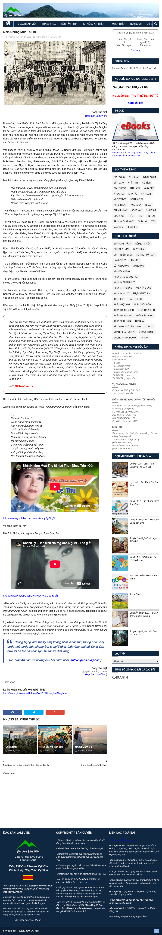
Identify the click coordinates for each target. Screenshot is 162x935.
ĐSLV (53, 37)
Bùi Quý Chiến (142, 243)
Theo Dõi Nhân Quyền (122, 393)
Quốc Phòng (121, 210)
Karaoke (149, 188)
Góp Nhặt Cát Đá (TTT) (123, 418)
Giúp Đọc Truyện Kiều (122, 356)
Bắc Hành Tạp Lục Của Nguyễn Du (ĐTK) (132, 405)
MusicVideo (120, 199)
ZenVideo (132, 227)
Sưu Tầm (151, 210)
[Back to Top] (156, 931)
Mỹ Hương (138, 266)
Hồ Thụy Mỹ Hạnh (14, 729)
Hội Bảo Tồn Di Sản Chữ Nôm (126, 353)
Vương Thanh (146, 332)
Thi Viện (116, 363)
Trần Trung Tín (146, 310)
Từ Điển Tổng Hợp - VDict (124, 378)
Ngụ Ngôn (136, 24)
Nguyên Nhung (122, 271)
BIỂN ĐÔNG (119, 177)
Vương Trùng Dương (125, 337)
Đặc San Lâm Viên (96, 115)
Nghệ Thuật (120, 205)
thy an (144, 337)
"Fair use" (92, 882)
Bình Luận (119, 182)
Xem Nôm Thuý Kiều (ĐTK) (125, 421)
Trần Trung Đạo (123, 315)
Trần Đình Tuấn (122, 321)
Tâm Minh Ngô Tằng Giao (127, 326)
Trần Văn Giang (144, 315)
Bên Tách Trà (69, 24)
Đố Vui (150, 24)
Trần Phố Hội (135, 299)
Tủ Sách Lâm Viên (26, 24)
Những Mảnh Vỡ (83, 746)
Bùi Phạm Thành (48, 729)
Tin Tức (150, 216)
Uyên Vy (149, 326)
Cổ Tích (146, 182)
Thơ (140, 216)
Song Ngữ (136, 210)
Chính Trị (133, 182)
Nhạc (148, 205)
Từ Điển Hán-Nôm (121, 366)
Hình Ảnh (135, 188)
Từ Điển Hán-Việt (120, 369)
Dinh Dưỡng (120, 188)
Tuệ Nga (139, 321)
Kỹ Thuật (146, 194)
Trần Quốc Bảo (142, 304)
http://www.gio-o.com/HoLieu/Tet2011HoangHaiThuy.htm (35, 693)
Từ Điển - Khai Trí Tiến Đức (124, 372)
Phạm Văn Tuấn (141, 293)
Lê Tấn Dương (121, 266)
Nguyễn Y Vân (143, 288)
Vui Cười (142, 221)
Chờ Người (11, 746)
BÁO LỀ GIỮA (149, 177)
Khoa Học (119, 194)
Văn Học (118, 227)
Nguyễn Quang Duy (124, 282)
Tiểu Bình (119, 299)
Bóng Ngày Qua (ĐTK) (123, 408)
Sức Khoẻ (119, 216)
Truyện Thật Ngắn (124, 221)
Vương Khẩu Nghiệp (124, 332)
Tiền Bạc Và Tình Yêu (51, 746)
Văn (59, 37)
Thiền (131, 216)
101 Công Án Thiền (93, 24)
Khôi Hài (132, 194)
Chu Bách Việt (121, 249)
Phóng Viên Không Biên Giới (125, 390)
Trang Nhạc (49, 24)
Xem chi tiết (135, 102)
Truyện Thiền (117, 24)
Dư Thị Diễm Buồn (123, 254)
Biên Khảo (134, 177)
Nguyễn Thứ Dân (123, 288)
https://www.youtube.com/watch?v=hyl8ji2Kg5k (29, 518)
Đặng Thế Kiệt (43, 37)
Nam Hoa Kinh (119, 359)
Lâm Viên (134, 260)
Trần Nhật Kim (122, 304)
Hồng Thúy (120, 260)
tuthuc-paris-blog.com (85, 660)
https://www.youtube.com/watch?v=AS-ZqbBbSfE (30, 595)
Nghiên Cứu (137, 199)
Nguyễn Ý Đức (121, 293)
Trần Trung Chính (124, 310)
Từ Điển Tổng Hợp (121, 375)
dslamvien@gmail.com (122, 840)
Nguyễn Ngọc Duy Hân (126, 277)
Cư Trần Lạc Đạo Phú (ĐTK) (125, 411)
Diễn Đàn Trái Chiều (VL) (124, 415)
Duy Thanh (139, 249)
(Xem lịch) (135, 50)
